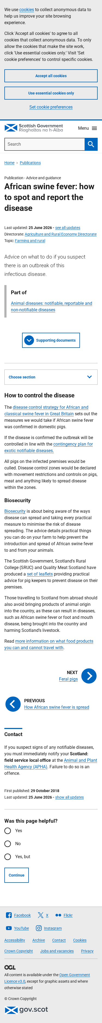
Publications (30, 163)
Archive (38, 940)
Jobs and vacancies (57, 951)
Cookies (79, 940)
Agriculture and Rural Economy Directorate (61, 234)
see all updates (67, 227)
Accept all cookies (51, 76)
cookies (26, 9)
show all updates (69, 797)
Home (9, 163)
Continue (16, 875)
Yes (18, 830)
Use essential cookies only (51, 93)
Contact (59, 940)
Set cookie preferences (51, 107)
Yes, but (22, 856)
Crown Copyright (18, 951)
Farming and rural (30, 240)
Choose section (22, 377)
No (18, 843)
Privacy (87, 951)
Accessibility (14, 940)
